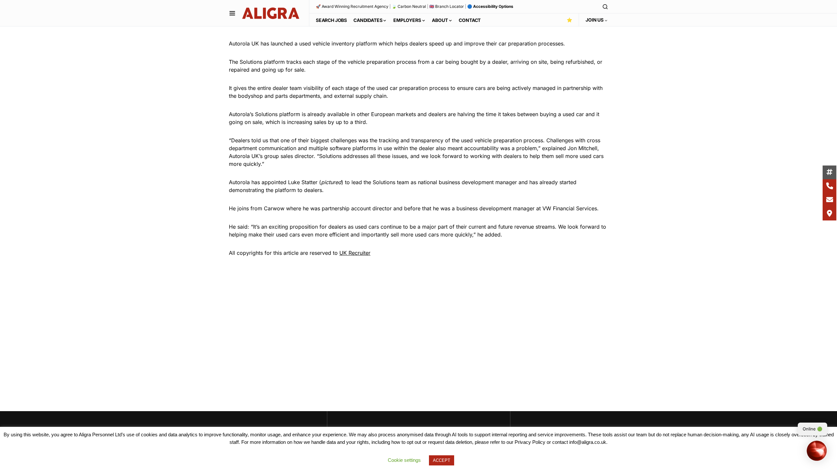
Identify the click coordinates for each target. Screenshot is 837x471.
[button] (232, 13)
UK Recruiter (354, 253)
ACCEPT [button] (441, 460)
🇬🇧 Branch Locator (446, 6)
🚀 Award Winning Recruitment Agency (352, 6)
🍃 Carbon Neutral (409, 6)
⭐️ (569, 20)
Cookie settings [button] (404, 460)
